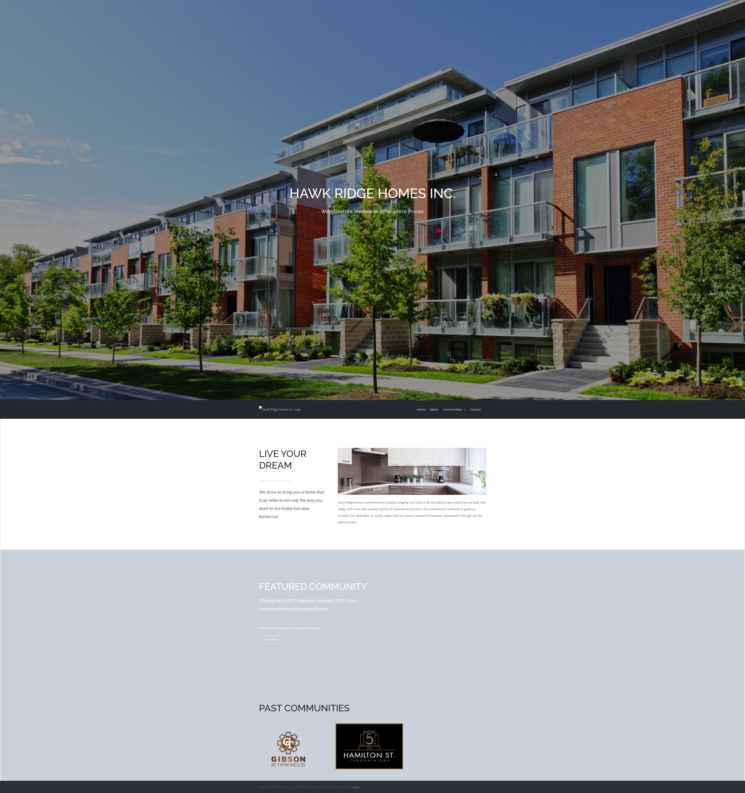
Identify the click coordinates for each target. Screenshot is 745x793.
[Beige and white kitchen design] (412, 451)
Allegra (356, 787)
